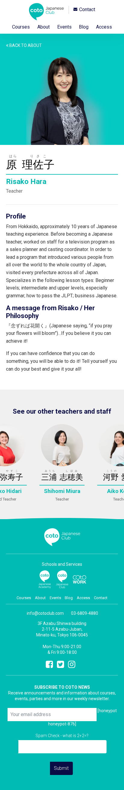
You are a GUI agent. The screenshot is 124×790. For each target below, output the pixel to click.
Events (64, 27)
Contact (87, 10)
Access (104, 27)
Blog (83, 27)
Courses (21, 27)
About (43, 27)
